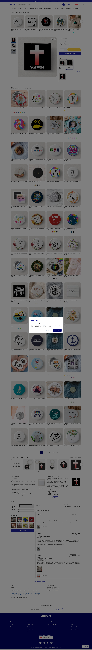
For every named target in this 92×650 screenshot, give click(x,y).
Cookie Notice (46, 325)
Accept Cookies (57, 330)
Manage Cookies (47, 330)
